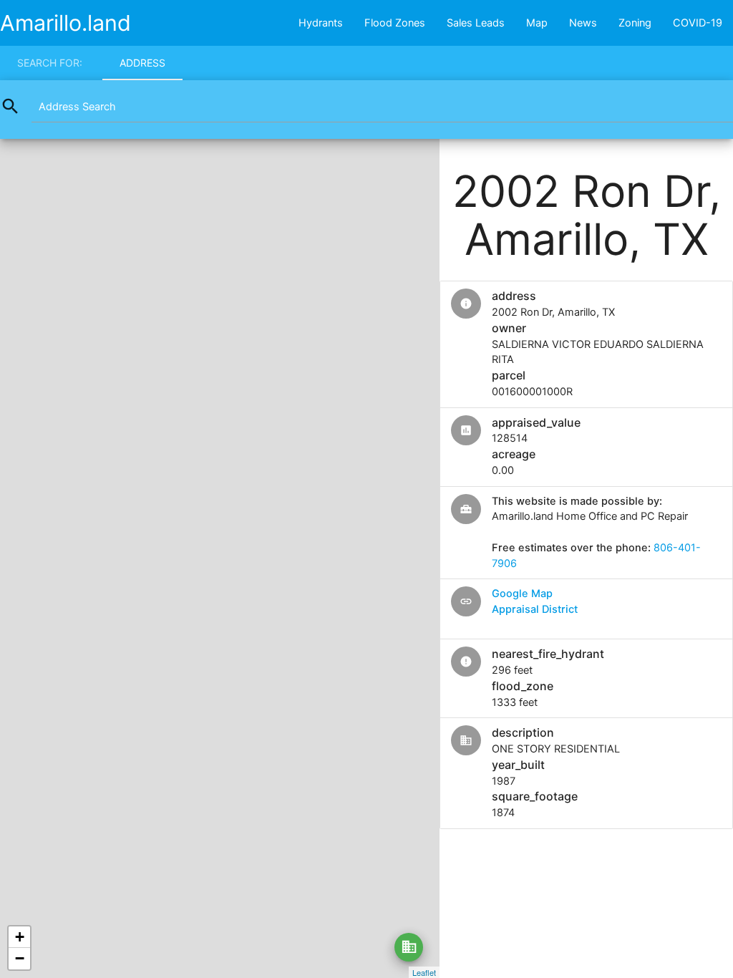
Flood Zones (394, 22)
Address (142, 63)
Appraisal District (535, 609)
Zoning (634, 22)
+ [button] (19, 937)
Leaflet (424, 972)
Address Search (77, 106)
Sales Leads (476, 22)
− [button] (19, 958)
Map (537, 22)
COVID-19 (697, 22)
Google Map (522, 593)
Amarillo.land (65, 23)
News (583, 22)
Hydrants (320, 22)
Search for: (49, 63)
